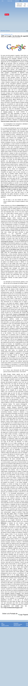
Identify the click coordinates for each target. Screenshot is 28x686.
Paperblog (7, 5)
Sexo (25, 5)
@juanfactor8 (18, 37)
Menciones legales (17, 625)
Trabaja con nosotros (5, 625)
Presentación (16, 623)
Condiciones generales (18, 624)
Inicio (2, 623)
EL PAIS (3, 606)
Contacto (3, 624)
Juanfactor (13, 37)
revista (8, 111)
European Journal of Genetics (13, 593)
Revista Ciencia (5, 30)
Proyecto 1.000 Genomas (14, 60)
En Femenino (19, 5)
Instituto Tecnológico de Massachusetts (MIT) (14, 71)
